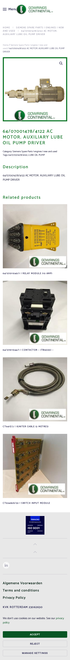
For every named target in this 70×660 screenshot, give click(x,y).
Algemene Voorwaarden (22, 583)
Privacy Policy (14, 598)
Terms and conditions (21, 590)
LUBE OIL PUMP (36, 155)
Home (5, 45)
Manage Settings (35, 653)
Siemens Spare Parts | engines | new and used (25, 46)
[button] (10, 9)
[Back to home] (35, 9)
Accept (35, 634)
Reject (35, 643)
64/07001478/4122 (17, 155)
